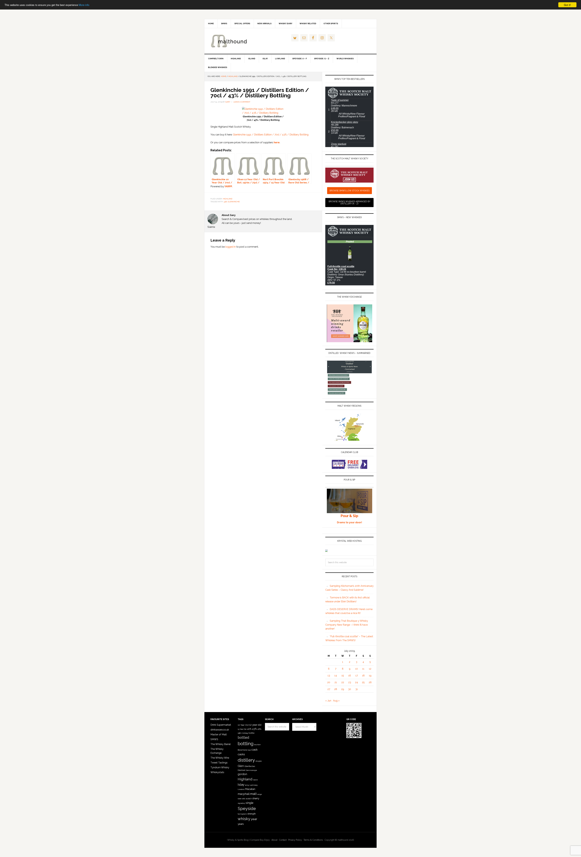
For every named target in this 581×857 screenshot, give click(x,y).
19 (370, 675)
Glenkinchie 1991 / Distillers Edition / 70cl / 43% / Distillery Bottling (271, 134)
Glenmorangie (251, 770)
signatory (241, 803)
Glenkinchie (234, 202)
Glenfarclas (249, 766)
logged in (230, 246)
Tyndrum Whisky (219, 767)
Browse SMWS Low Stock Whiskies (349, 190)
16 (349, 675)
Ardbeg (245, 733)
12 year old (255, 724)
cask (254, 749)
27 (328, 689)
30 (349, 689)
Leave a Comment (241, 102)
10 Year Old (243, 725)
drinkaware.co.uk (219, 729)
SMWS (214, 739)
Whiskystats (217, 772)
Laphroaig (253, 785)
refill (243, 799)
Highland (227, 199)
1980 (240, 733)
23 (349, 682)
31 (356, 689)
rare (239, 798)
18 (363, 675)
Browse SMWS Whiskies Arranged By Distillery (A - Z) (349, 202)
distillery (246, 760)
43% (225, 202)
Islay (241, 784)
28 (335, 689)
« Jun (328, 700)
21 (336, 682)
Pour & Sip (349, 516)
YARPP (228, 186)
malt (253, 794)
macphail (243, 793)
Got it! (567, 5)
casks (241, 754)
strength (251, 813)
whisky (244, 818)
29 (342, 689)
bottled (243, 737)
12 (370, 668)
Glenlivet (241, 770)
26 (370, 682)
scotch (249, 798)
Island (255, 780)
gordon (242, 774)
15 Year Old (242, 729)
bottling (245, 743)
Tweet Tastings (219, 762)
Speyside (247, 808)
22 (342, 682)
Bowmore (242, 750)
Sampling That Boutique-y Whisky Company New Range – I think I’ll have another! (346, 624)
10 (356, 668)
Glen (241, 766)
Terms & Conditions (313, 840)
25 (363, 682)
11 (363, 668)
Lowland (241, 789)
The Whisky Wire (219, 757)
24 (356, 682)
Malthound (230, 41)
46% (259, 729)
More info (84, 5)
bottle (251, 733)
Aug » (336, 700)
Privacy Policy (295, 840)
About (274, 840)
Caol (249, 750)
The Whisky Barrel (220, 744)
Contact (283, 840)
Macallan (250, 789)
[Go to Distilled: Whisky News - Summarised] (349, 393)
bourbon (257, 745)
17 (356, 675)
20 (328, 682)
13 (329, 675)
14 (335, 675)
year (254, 819)
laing (247, 785)
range (259, 794)
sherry (255, 798)
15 (342, 675)
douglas (259, 761)
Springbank (242, 814)
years (241, 823)
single (249, 802)
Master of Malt (218, 734)
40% (249, 729)
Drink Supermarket (220, 724)
